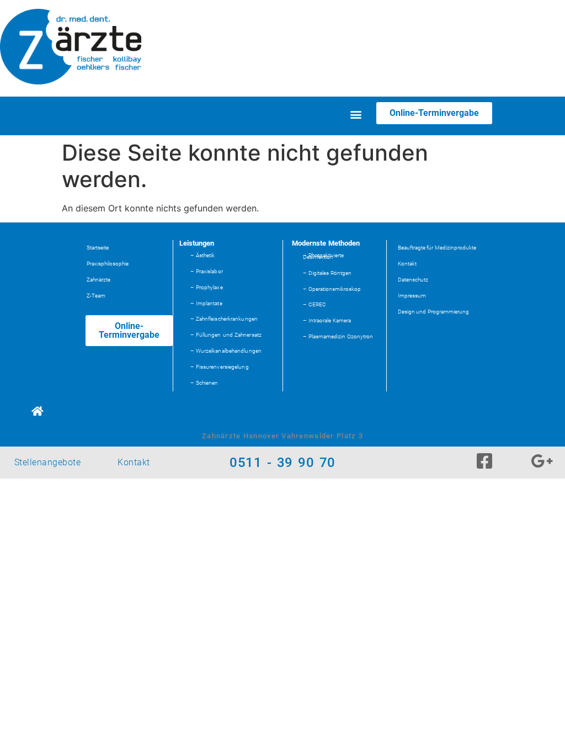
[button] (356, 114)
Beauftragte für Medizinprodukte (437, 248)
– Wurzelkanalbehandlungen (226, 351)
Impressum (412, 296)
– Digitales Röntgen (327, 273)
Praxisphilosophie (108, 264)
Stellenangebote (47, 462)
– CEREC (314, 304)
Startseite (98, 248)
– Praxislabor (206, 271)
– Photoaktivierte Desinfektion (323, 256)
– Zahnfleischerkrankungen (224, 319)
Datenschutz (413, 280)
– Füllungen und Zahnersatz (226, 335)
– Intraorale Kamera (327, 320)
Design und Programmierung (434, 312)
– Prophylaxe (206, 287)
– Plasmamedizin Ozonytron (338, 336)
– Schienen (204, 383)
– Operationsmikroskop (332, 289)
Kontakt (407, 264)
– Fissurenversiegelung (219, 367)
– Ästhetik (202, 255)
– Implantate (206, 303)
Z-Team (96, 296)
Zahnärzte (98, 280)
